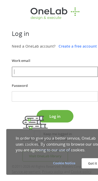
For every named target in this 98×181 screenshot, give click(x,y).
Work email (21, 60)
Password (20, 85)
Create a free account (78, 46)
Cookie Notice (64, 163)
